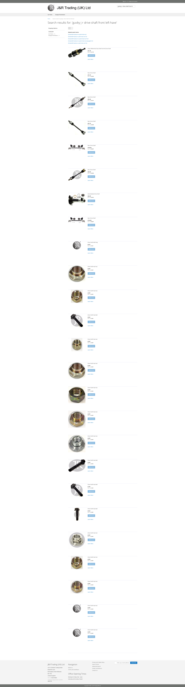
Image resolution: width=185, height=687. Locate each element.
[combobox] (126, 6)
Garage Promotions (54, 35)
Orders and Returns (97, 668)
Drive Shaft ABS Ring (93, 242)
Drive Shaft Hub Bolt (92, 315)
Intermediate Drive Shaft (94, 194)
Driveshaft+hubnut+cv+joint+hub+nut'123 (78, 38)
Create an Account (132, 1)
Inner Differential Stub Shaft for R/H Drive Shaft (99, 48)
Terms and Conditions (73, 669)
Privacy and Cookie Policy (98, 662)
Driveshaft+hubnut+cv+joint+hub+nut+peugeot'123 (80, 41)
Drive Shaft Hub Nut (92, 266)
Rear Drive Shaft (92, 73)
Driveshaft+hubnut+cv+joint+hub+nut (77, 34)
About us (70, 667)
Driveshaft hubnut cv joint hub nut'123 (77, 36)
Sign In (124, 1)
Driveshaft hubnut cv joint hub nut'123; (77, 43)
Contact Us (94, 670)
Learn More (90, 59)
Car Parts (52, 34)
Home (49, 18)
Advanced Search (96, 666)
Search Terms (95, 664)
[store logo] (70, 8)
